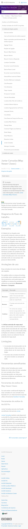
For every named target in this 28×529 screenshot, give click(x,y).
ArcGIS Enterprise (9, 2)
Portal (3, 458)
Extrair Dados (7, 132)
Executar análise (8, 32)
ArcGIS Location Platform (8, 486)
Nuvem (3, 466)
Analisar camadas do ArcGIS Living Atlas (13, 25)
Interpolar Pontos (8, 111)
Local (2, 456)
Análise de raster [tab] (8, 153)
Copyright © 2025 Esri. (7, 523)
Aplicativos (4, 469)
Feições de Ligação (9, 48)
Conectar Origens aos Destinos (12, 128)
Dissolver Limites (8, 139)
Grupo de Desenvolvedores (9, 510)
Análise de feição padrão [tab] (11, 29)
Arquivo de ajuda (6, 171)
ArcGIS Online (5, 478)
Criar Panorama (8, 83)
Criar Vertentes (8, 87)
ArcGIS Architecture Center (9, 493)
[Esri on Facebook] (5, 519)
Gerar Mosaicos (8, 135)
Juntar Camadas (8, 142)
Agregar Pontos (8, 45)
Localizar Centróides (9, 62)
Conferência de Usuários (8, 508)
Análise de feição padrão (10, 18)
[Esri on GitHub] (8, 519)
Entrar (25, 2)
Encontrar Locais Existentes (11, 66)
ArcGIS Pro (4, 480)
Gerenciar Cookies (12, 526)
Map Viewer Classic (16, 16)
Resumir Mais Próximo (10, 52)
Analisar (7, 16)
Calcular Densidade (9, 97)
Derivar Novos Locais (9, 69)
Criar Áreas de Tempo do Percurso (13, 118)
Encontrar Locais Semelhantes (12, 73)
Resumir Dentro (8, 55)
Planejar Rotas (8, 125)
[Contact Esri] (10, 519)
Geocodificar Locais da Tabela (12, 76)
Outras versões (15, 168)
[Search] (20, 2)
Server (3, 461)
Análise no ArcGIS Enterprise (10, 22)
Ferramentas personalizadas (11, 149)
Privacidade (4, 526)
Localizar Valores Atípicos (11, 104)
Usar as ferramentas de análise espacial (14, 36)
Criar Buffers (7, 115)
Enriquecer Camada (9, 94)
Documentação (5, 471)
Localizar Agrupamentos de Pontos (13, 108)
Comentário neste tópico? (19, 438)
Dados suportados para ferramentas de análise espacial (14, 40)
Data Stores (4, 464)
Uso (2, 16)
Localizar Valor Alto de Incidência (13, 101)
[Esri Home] (4, 513)
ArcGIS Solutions (6, 491)
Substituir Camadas (19, 397)
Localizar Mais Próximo (10, 122)
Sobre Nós (4, 500)
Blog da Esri (4, 505)
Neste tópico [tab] (5, 176)
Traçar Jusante (8, 90)
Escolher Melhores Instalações (12, 80)
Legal (19, 526)
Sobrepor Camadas (9, 146)
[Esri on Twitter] (2, 519)
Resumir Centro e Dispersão (11, 59)
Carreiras (4, 502)
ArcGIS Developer (6, 488)
